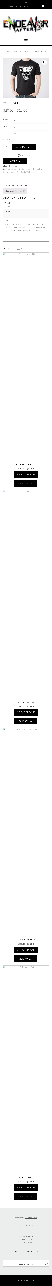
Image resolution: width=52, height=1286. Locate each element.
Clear (14, 133)
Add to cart (24, 147)
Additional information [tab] (16, 185)
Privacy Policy (26, 1239)
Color (5, 119)
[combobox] (26, 1263)
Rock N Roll (30, 51)
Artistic (17, 169)
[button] (26, 41)
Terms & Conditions (26, 1236)
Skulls (23, 172)
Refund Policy (26, 1242)
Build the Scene (31, 1217)
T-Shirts (15, 51)
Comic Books (26, 169)
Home (9, 51)
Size (5, 126)
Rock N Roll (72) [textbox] (31, 1264)
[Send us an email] (26, 3)
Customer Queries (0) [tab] (15, 191)
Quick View (25, 483)
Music (22, 51)
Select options (26, 474)
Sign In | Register (14, 6)
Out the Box (29, 1280)
